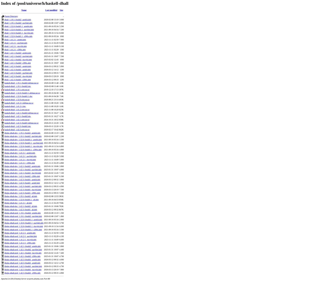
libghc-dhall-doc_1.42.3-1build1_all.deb (20, 210)
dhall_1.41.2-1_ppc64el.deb (15, 43)
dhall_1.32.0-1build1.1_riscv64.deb (18, 33)
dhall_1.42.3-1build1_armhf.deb (17, 70)
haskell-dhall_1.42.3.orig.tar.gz (16, 130)
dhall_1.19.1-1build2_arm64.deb (17, 20)
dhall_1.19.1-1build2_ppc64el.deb (18, 23)
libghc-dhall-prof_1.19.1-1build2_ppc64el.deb (23, 216)
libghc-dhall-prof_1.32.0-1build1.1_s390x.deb (23, 230)
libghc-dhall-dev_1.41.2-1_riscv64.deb (20, 160)
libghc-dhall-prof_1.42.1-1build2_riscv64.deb (22, 253)
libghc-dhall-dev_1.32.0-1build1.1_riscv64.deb (23, 146)
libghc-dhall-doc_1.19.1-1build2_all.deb (20, 196)
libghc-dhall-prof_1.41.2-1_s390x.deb (19, 243)
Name (24, 10)
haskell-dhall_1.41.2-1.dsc (15, 106)
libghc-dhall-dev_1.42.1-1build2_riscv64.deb (22, 173)
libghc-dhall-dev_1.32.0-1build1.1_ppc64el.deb (23, 143)
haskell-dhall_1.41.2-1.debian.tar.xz (18, 103)
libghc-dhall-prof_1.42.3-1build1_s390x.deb (22, 273)
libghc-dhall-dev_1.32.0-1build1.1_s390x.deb (23, 150)
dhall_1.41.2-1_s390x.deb (15, 50)
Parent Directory (11, 16)
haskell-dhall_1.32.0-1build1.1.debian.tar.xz (22, 93)
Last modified (51, 10)
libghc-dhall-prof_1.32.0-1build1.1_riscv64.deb (23, 226)
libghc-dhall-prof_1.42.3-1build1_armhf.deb (22, 263)
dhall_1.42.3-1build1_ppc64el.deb (18, 73)
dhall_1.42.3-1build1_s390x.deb (17, 80)
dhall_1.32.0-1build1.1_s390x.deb (18, 36)
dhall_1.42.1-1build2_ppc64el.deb (18, 56)
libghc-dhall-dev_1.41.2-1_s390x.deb (19, 163)
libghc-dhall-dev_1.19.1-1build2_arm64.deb (22, 133)
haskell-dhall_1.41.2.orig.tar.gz (16, 110)
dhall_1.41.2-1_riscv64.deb (15, 46)
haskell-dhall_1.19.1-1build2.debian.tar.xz (21, 83)
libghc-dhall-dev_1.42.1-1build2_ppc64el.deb (23, 170)
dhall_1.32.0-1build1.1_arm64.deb (18, 26)
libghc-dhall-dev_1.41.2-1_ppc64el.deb (20, 156)
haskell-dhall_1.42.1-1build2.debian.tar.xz (21, 113)
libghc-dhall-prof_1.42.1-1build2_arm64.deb (22, 246)
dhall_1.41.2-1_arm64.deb (15, 40)
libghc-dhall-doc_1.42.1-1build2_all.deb (20, 206)
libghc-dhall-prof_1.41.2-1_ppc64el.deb (20, 236)
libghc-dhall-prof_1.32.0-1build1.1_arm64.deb (23, 220)
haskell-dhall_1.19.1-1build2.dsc (17, 86)
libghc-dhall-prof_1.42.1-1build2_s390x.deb (22, 256)
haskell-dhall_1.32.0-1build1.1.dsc (18, 96)
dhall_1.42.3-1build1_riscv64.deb (18, 76)
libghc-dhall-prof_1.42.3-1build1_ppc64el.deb (23, 266)
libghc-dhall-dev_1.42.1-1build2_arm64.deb (22, 166)
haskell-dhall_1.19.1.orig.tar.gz (16, 90)
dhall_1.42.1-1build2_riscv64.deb (18, 60)
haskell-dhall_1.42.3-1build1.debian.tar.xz (21, 123)
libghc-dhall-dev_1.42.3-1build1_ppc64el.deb (23, 186)
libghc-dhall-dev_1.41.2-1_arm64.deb (19, 153)
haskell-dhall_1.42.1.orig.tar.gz (16, 120)
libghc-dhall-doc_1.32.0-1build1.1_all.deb (21, 200)
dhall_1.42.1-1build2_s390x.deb (17, 63)
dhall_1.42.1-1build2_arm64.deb (17, 53)
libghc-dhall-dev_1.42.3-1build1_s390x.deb (22, 193)
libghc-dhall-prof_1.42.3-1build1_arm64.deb (22, 260)
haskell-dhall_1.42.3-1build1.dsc (17, 126)
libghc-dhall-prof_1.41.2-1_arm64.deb (19, 233)
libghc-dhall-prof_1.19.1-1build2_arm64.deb (22, 213)
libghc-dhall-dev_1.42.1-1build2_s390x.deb (22, 176)
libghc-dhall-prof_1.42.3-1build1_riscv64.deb (22, 270)
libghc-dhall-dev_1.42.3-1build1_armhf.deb (22, 183)
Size (61, 10)
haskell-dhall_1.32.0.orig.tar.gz (16, 100)
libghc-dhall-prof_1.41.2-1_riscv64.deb (20, 240)
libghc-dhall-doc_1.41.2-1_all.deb (18, 203)
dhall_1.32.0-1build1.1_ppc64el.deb (19, 30)
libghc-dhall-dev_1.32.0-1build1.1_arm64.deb (23, 140)
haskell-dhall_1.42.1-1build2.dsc (17, 116)
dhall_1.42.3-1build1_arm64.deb (17, 66)
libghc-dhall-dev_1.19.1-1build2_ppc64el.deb (23, 136)
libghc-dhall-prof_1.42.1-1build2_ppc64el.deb (23, 250)
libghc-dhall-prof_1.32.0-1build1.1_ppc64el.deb (23, 223)
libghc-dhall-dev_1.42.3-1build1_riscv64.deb (22, 190)
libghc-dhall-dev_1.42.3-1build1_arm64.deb (22, 180)
